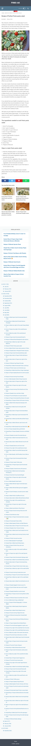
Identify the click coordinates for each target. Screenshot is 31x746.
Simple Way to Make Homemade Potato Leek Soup (17, 365)
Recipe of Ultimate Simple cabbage (13, 718)
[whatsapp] (25, 180)
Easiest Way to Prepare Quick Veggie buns (15, 657)
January (7, 291)
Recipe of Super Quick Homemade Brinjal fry (15, 337)
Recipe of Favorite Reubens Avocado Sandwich (16, 395)
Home (15, 741)
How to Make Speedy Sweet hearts (13, 481)
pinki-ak (15, 3)
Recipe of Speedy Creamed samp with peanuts (16, 468)
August (7, 305)
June (6, 310)
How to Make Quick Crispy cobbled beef (15, 600)
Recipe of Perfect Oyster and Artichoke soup (16, 368)
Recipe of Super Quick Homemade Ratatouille (16, 668)
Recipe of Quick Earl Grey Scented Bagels (15, 474)
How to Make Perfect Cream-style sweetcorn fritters (17, 348)
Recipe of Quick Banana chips (12, 514)
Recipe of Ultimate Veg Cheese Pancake (15, 363)
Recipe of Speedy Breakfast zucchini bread (15, 591)
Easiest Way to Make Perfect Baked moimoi (15, 610)
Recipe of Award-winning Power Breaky (14, 376)
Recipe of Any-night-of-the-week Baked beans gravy (17, 630)
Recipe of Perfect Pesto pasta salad (14, 345)
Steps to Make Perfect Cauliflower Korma (15, 495)
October (7, 300)
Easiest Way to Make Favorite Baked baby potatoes (17, 559)
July (6, 286)
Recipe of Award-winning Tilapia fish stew (15, 612)
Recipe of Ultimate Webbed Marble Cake (14, 270)
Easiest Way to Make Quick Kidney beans (15, 543)
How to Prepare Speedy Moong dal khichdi (15, 429)
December (8, 296)
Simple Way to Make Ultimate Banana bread (15, 647)
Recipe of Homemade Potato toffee (14, 521)
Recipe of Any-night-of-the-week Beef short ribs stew (17, 627)
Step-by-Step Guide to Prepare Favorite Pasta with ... (17, 525)
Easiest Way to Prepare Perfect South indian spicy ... (17, 566)
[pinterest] (19, 180)
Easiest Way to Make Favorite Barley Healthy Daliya (17, 666)
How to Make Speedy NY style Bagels (14, 540)
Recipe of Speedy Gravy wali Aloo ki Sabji (15, 393)
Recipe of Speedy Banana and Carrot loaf (15, 445)
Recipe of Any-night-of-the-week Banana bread (16, 448)
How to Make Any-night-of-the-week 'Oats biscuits (17, 632)
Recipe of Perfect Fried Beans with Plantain (15, 253)
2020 (6, 293)
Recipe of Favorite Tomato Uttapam (14, 645)
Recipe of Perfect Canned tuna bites (14, 538)
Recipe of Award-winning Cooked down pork (16, 572)
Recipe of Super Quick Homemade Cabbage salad (17, 557)
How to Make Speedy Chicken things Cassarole (16, 379)
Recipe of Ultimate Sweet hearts (12, 262)
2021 (6, 284)
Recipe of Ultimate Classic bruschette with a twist (17, 597)
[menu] (2, 8)
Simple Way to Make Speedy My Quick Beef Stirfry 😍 (17, 426)
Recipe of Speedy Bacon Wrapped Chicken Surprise (17, 350)
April (6, 314)
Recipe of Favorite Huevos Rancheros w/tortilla (16, 634)
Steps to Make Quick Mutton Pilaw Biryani (15, 508)
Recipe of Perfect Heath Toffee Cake (14, 462)
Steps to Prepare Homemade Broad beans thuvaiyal (17, 398)
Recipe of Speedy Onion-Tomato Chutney (15, 528)
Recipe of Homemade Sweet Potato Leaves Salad (17, 690)
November (8, 298)
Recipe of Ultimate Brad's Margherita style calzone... (17, 339)
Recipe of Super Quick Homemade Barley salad (16, 353)
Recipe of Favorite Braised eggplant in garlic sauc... (17, 625)
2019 (5, 728)
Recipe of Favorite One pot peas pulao (14, 660)
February (7, 288)
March (7, 721)
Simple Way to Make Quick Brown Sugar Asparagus (17, 370)
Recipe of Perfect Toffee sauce (12, 679)
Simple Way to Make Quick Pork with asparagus (16, 712)
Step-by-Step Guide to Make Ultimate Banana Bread (17, 498)
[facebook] (5, 180)
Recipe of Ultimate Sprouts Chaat (12, 244)
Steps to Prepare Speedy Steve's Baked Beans (16, 623)
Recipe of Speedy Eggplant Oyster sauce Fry (15, 585)
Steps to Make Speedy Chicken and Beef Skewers (17, 523)
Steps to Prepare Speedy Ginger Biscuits (15, 681)
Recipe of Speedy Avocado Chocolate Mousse (16, 435)
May (6, 312)
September (8, 303)
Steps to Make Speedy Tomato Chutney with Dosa (17, 683)
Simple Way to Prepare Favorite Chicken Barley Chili (17, 574)
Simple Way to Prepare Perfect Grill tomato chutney (17, 400)
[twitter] (12, 180)
